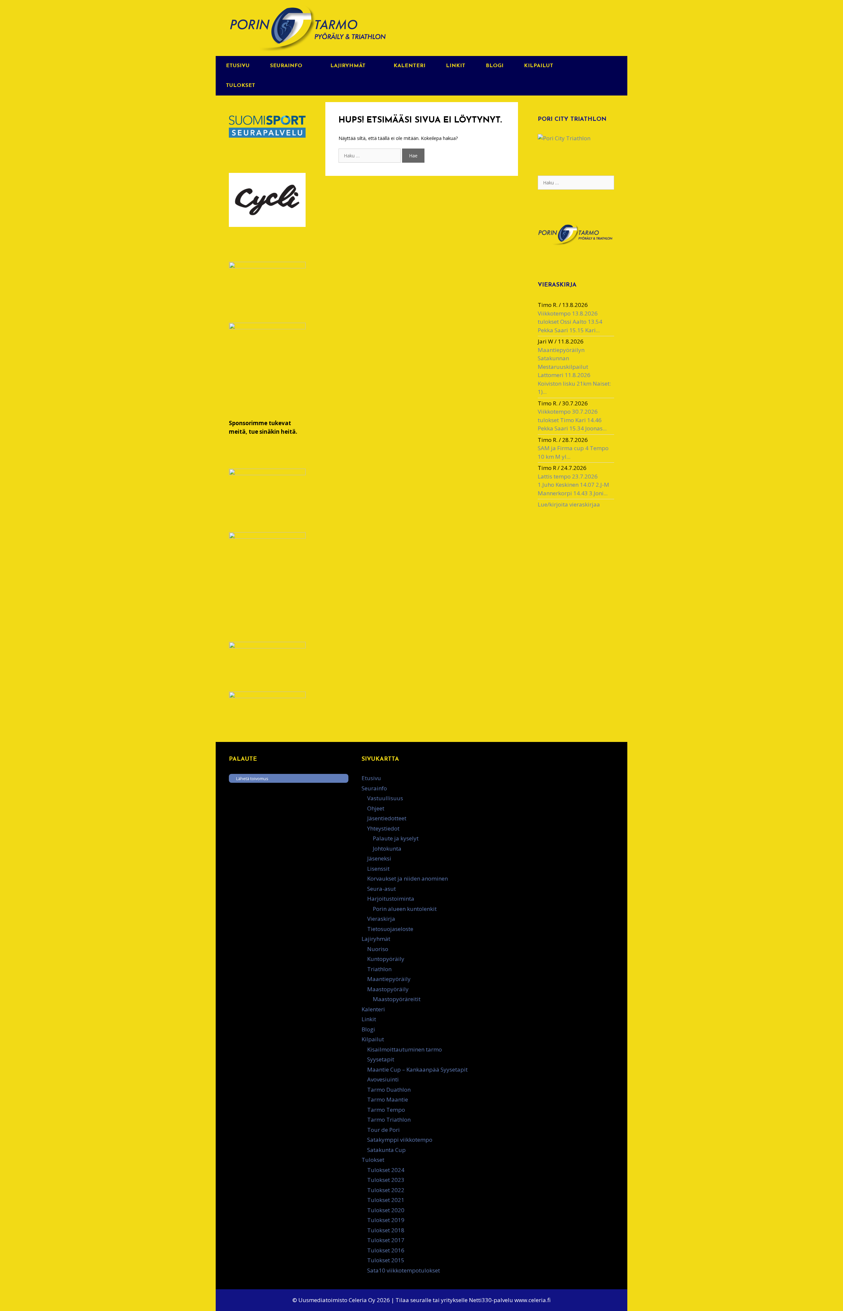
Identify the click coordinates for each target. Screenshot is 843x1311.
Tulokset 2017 (385, 1240)
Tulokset (240, 85)
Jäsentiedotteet (386, 818)
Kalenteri (409, 65)
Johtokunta (387, 848)
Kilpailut (538, 65)
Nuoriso (377, 949)
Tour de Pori (383, 1129)
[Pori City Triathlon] (564, 138)
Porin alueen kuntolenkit (405, 909)
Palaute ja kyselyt (396, 838)
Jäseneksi (379, 858)
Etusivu (238, 65)
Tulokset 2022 (385, 1190)
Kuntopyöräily (385, 959)
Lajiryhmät (348, 65)
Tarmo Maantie (387, 1099)
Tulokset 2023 (385, 1180)
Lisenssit (378, 868)
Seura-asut (381, 888)
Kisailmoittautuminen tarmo (404, 1049)
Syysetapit (380, 1059)
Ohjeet (375, 808)
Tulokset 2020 (385, 1210)
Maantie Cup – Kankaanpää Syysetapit (417, 1069)
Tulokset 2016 (385, 1250)
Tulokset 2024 (385, 1170)
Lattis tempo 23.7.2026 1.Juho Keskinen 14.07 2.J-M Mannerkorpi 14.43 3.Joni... (573, 485)
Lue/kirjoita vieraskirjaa (569, 504)
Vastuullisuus (385, 798)
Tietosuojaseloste (390, 929)
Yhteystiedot (383, 828)
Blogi (494, 65)
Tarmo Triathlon (389, 1119)
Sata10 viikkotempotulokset (403, 1270)
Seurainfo (286, 65)
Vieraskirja (381, 918)
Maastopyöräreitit (397, 999)
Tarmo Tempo (386, 1109)
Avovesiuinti (383, 1079)
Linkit (455, 65)
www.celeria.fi (532, 1300)
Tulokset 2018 (385, 1230)
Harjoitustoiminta (390, 898)
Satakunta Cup (386, 1150)
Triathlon (379, 969)
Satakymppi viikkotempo (399, 1139)
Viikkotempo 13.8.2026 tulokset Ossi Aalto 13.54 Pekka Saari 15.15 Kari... (570, 322)
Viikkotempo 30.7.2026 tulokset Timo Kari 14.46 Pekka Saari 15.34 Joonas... (572, 420)
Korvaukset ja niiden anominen (407, 878)
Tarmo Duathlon (389, 1089)
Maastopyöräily (388, 989)
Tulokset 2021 (385, 1200)
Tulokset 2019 (385, 1220)
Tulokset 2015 (385, 1260)
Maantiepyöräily (389, 979)
